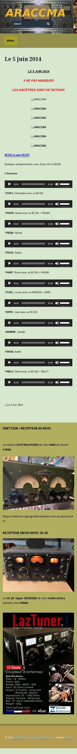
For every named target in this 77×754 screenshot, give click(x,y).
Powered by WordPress (40, 737)
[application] (38, 184)
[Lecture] (9, 184)
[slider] (65, 183)
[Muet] (57, 184)
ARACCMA (18, 737)
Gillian (68, 737)
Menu (10, 40)
